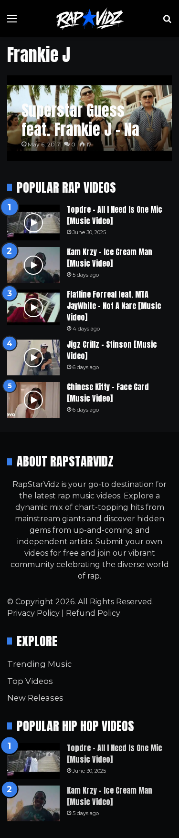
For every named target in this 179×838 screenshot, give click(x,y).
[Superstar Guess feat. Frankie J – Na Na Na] (89, 118)
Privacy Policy (33, 613)
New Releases (35, 698)
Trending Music (39, 664)
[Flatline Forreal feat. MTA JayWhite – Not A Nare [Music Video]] (33, 307)
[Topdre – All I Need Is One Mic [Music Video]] (33, 222)
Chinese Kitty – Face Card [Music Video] (108, 392)
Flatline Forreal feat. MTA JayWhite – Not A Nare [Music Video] (114, 306)
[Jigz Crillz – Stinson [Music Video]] (33, 357)
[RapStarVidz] (90, 19)
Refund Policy (93, 613)
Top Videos (30, 681)
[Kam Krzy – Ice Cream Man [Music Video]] (33, 265)
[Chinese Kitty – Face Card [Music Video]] (33, 400)
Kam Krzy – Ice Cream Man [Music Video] (109, 257)
